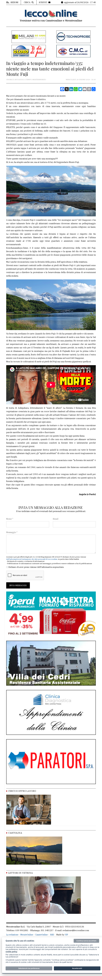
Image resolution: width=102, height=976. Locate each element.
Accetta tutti (77, 968)
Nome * (9, 519)
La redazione (12, 934)
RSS (52, 934)
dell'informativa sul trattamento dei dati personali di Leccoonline (31, 559)
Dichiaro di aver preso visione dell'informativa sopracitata (36, 567)
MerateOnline (26, 934)
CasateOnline (41, 934)
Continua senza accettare (86, 941)
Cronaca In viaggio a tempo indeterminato (26, 80)
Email (55, 519)
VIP (66, 934)
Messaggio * (11, 532)
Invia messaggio (18, 585)
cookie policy (11, 951)
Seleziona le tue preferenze (29, 968)
